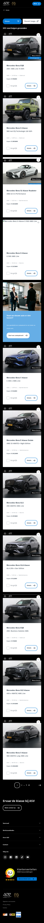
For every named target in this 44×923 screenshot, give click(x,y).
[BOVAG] (12, 914)
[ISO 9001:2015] (18, 914)
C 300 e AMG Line (13, 381)
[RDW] (5, 914)
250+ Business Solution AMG (18, 631)
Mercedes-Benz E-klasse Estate (20, 440)
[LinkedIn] (16, 857)
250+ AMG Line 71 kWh (15, 69)
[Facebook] (10, 857)
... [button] (24, 785)
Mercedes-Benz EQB (15, 66)
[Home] (9, 4)
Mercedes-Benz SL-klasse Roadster (21, 191)
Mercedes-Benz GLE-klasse (18, 690)
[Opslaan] (38, 35)
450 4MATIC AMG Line (15, 506)
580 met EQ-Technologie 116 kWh (19, 131)
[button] (39, 785)
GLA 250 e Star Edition (15, 568)
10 (29, 785)
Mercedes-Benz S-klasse (17, 753)
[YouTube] (27, 857)
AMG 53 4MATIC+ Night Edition (18, 443)
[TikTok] (22, 857)
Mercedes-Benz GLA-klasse (18, 565)
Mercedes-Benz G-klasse (17, 128)
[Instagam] (5, 857)
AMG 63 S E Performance (16, 194)
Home (7, 10)
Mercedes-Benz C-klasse (17, 378)
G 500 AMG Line (13, 256)
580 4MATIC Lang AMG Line (17, 756)
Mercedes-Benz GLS (15, 503)
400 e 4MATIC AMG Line (16, 693)
